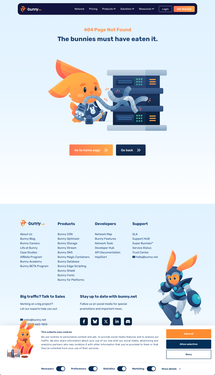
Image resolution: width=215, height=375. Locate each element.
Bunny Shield (66, 270)
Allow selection (189, 344)
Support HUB (141, 238)
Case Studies (28, 252)
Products (107, 8)
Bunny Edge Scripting (72, 266)
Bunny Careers (30, 243)
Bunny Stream (67, 248)
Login (165, 9)
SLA (135, 234)
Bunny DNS (65, 252)
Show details (169, 368)
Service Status (141, 248)
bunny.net (32, 223)
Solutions (125, 8)
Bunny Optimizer (68, 238)
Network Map (103, 234)
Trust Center (140, 252)
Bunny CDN (65, 234)
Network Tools (104, 243)
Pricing (93, 8)
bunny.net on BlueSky (95, 321)
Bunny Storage (67, 243)
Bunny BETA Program (34, 266)
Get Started (184, 9)
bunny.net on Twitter (106, 321)
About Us (26, 234)
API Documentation (107, 252)
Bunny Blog (27, 238)
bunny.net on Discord (128, 321)
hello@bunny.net (147, 257)
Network (79, 8)
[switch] (92, 368)
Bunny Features (105, 238)
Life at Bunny (29, 248)
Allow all (189, 333)
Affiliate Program (31, 257)
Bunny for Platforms (71, 280)
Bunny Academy (31, 261)
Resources (145, 8)
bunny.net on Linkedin (117, 321)
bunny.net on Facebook (84, 321)
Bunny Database (68, 261)
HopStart (101, 257)
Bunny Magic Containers (74, 257)
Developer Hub (104, 248)
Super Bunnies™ (142, 243)
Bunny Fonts (66, 275)
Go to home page (87, 150)
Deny (189, 354)
